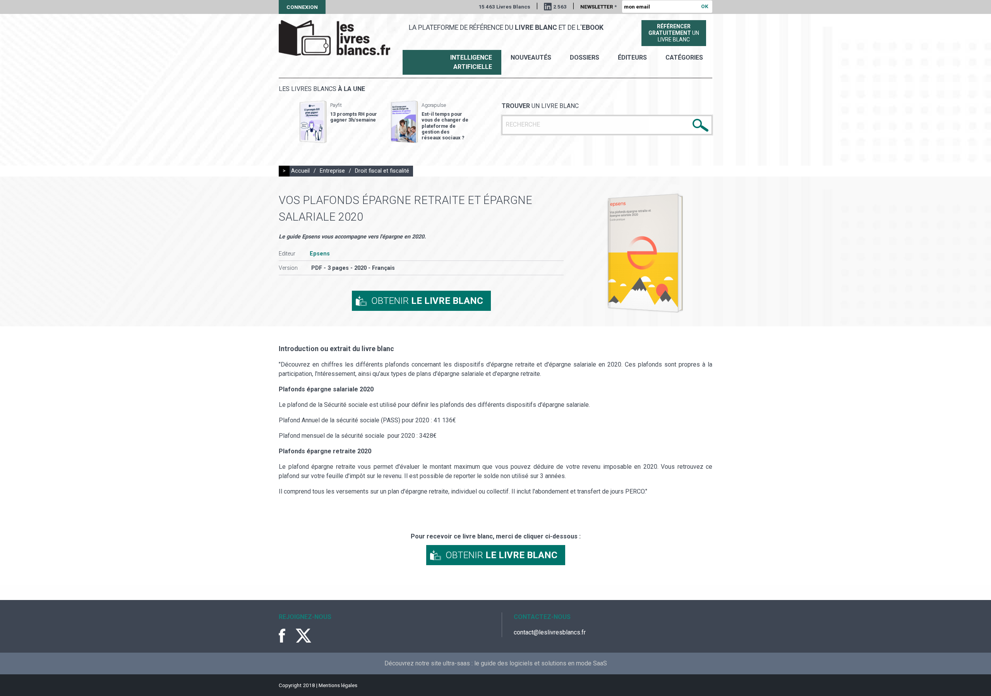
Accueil (300, 171)
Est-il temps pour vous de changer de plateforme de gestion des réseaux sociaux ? (445, 126)
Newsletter (598, 6)
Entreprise (332, 171)
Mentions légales (338, 685)
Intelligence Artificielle (471, 62)
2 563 (560, 6)
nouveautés (531, 57)
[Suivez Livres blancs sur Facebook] (286, 635)
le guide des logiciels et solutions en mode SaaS (540, 663)
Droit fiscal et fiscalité (382, 171)
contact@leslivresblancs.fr (550, 632)
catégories (684, 57)
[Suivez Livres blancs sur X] (303, 635)
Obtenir (427, 300)
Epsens (320, 253)
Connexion (302, 7)
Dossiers (584, 57)
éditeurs (632, 57)
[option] (338, 122)
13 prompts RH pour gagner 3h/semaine (353, 117)
